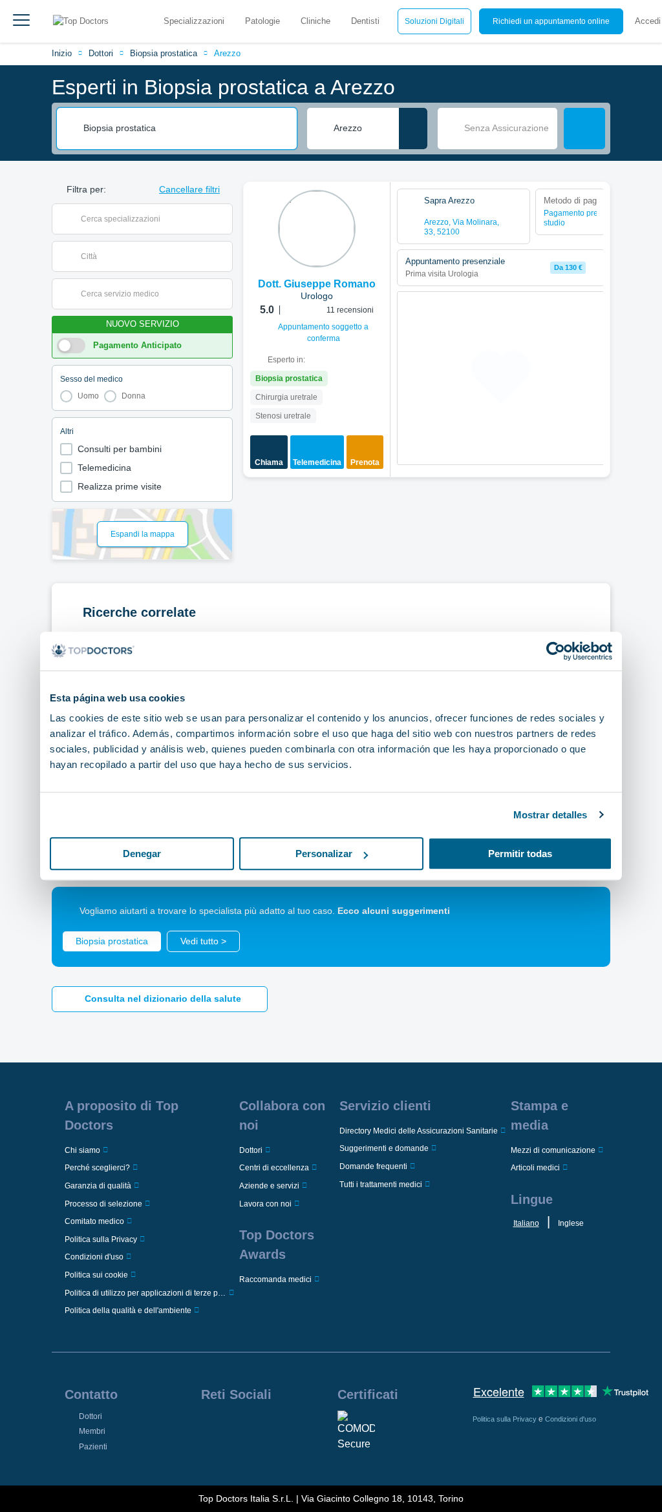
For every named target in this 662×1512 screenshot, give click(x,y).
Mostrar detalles (550, 814)
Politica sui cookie (96, 1274)
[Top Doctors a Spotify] (234, 1455)
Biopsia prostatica (163, 53)
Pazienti (93, 1446)
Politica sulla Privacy (101, 1239)
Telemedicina (104, 467)
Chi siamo (82, 1150)
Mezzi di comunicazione (553, 1150)
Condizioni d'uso (94, 1256)
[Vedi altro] (375, 209)
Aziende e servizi (269, 1185)
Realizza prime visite (120, 486)
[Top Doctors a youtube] (303, 1427)
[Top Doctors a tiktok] (210, 1455)
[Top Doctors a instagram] (233, 1427)
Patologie (262, 21)
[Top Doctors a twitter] (280, 1427)
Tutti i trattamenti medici (380, 1184)
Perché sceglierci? (97, 1167)
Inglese (571, 1223)
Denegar (142, 853)
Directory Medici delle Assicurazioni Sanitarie (418, 1130)
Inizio (62, 53)
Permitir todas (520, 853)
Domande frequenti (373, 1166)
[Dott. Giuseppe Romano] (317, 228)
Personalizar (323, 853)
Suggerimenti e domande (384, 1148)
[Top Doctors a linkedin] (257, 1427)
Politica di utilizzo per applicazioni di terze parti (145, 1293)
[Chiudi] (585, 911)
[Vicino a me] (413, 128)
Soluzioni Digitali (434, 21)
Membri (92, 1431)
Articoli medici (535, 1167)
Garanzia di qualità (98, 1185)
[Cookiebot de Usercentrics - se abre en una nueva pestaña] (555, 651)
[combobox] (185, 128)
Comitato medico (94, 1221)
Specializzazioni (194, 21)
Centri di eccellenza (274, 1167)
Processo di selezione (103, 1203)
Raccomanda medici (275, 1279)
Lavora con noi (265, 1203)
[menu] (21, 21)
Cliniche (315, 21)
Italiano (526, 1223)
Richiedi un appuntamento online (551, 21)
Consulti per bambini (120, 449)
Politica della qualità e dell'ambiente (128, 1310)
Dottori (101, 53)
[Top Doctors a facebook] (210, 1427)
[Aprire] (223, 219)
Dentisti (365, 21)
